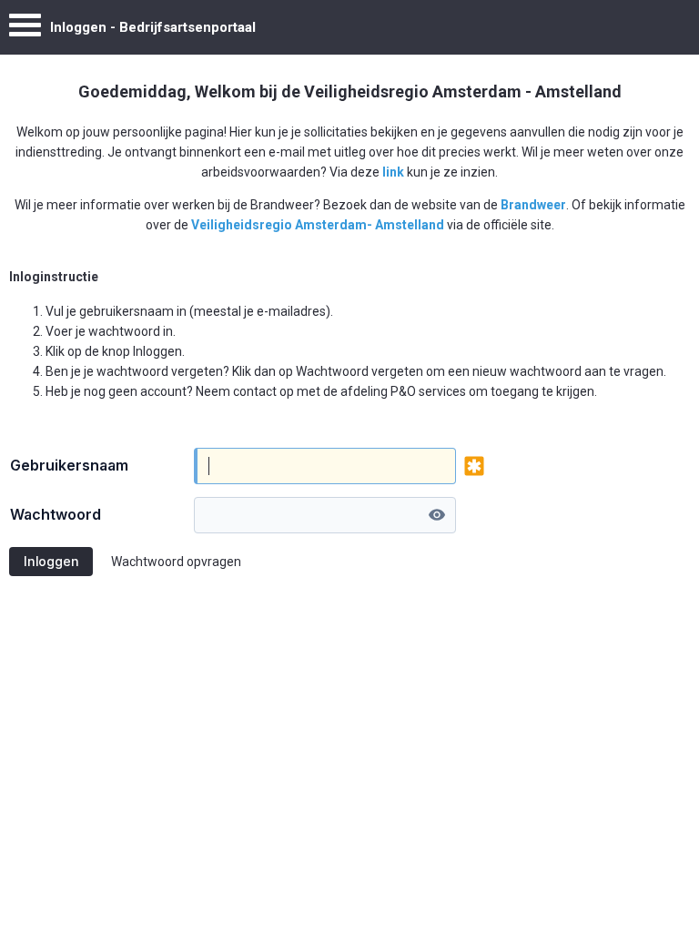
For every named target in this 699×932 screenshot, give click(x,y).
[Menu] (25, 30)
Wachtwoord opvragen (176, 561)
